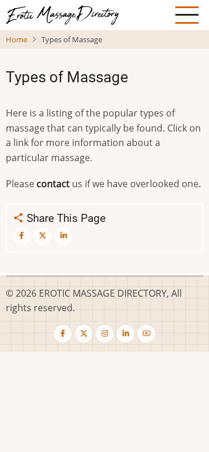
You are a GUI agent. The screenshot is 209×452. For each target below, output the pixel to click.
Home (16, 39)
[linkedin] (125, 333)
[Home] (62, 14)
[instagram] (104, 333)
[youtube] (146, 333)
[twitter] (83, 333)
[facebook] (62, 333)
